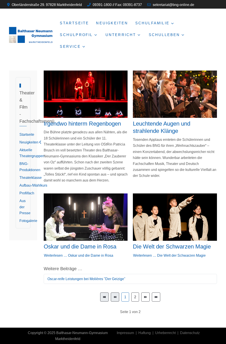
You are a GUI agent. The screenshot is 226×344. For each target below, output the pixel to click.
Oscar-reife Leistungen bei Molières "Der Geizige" (86, 279)
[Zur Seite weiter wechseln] (145, 297)
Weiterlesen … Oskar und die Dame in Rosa (78, 255)
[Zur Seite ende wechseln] (156, 297)
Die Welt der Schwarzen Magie (172, 246)
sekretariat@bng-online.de (173, 5)
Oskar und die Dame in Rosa (80, 246)
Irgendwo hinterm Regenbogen (82, 123)
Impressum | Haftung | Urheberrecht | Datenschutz (158, 333)
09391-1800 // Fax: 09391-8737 (117, 5)
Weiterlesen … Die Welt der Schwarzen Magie (169, 255)
